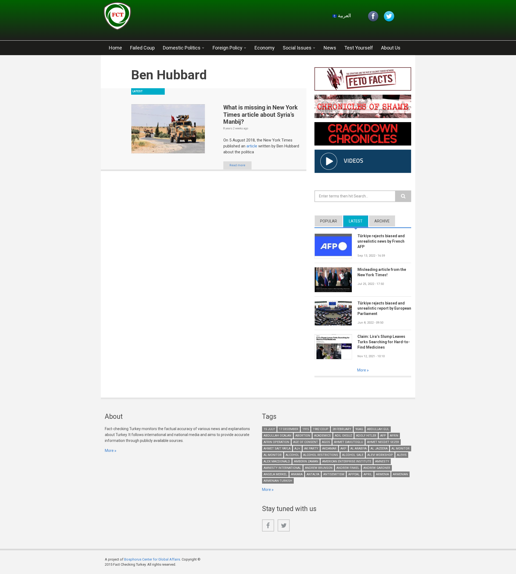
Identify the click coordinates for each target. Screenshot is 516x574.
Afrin (394, 435)
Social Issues (297, 48)
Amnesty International (282, 468)
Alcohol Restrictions (320, 455)
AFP (383, 435)
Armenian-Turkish (278, 481)
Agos (326, 442)
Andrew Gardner (376, 468)
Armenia (382, 474)
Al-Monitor (273, 455)
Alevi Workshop (380, 455)
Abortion (302, 435)
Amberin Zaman (306, 461)
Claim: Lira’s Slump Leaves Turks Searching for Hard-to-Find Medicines (383, 341)
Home (115, 48)
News (330, 48)
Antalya (313, 474)
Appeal (354, 474)
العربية (344, 15)
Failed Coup (142, 48)
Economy (265, 48)
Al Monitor (401, 448)
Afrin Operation (276, 442)
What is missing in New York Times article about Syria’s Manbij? (260, 114)
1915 (305, 429)
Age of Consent (305, 442)
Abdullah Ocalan (277, 435)
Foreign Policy (227, 48)
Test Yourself (358, 48)
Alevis (402, 455)
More (362, 370)
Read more (237, 165)
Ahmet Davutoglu (348, 442)
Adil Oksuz (343, 435)
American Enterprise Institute (346, 461)
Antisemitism (333, 474)
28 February (341, 429)
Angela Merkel (275, 474)
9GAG (359, 429)
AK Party (311, 448)
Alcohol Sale (352, 455)
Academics (322, 435)
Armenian (400, 474)
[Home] (168, 17)
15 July (269, 429)
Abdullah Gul (378, 429)
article (252, 146)
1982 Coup (320, 429)
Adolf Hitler (366, 435)
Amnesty (382, 461)
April (368, 474)
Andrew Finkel (347, 468)
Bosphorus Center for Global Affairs (152, 559)
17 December (288, 429)
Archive (382, 221)
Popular (328, 221)
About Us (390, 48)
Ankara (297, 474)
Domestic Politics (181, 48)
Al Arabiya (358, 448)
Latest (358, 221)
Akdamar (329, 448)
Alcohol (292, 455)
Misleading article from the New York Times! (381, 272)
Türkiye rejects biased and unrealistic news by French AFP (381, 241)
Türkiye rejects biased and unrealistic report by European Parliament (384, 308)
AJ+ (297, 448)
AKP (343, 448)
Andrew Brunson (318, 468)
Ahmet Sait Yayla (277, 448)
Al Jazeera (379, 448)
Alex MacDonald (277, 461)
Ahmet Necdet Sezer (383, 442)
